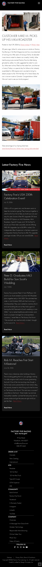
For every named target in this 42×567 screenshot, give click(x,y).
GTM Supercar (14, 483)
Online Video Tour (15, 534)
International (14, 462)
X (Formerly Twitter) (15, 503)
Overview (13, 520)
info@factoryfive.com (21, 443)
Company (12, 517)
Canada (12, 455)
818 (11, 486)
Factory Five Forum (15, 496)
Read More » (20, 323)
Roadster (12, 468)
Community (13, 489)
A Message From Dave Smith (19, 524)
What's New (35, 45)
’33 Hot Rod (13, 472)
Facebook (13, 499)
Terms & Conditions (29, 557)
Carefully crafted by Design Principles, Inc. (21, 562)
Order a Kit (12, 452)
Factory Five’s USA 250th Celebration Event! (18, 196)
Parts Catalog (14, 458)
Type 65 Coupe (15, 479)
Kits (9, 465)
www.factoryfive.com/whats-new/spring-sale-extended (20, 148)
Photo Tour (13, 538)
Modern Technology (16, 527)
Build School (14, 492)
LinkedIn (12, 510)
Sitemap (9, 557)
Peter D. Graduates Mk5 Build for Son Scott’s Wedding (18, 279)
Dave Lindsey (25, 45)
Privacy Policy (20, 557)
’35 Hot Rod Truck (15, 475)
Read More (8, 245)
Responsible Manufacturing (18, 531)
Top (39, 564)
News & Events (14, 541)
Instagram (13, 506)
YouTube (12, 514)
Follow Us (21, 544)
